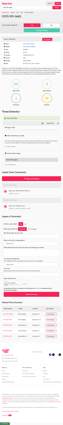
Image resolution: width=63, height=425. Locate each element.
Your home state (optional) (11, 258)
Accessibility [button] (5, 415)
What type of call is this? (11, 229)
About (3, 370)
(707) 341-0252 (7, 325)
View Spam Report (42, 30)
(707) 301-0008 (8, 314)
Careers (4, 379)
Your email (7, 268)
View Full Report (47, 39)
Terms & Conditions (6, 411)
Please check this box (10, 278)
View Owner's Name (28, 44)
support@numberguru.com (11, 358)
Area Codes (25, 370)
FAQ (44, 376)
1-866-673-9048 (9, 355)
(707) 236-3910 (7, 319)
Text (32, 229)
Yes (32, 25)
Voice (22, 229)
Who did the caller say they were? (13, 233)
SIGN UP (50, 3)
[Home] (7, 3)
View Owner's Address (29, 46)
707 (17, 12)
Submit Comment (31, 294)
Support (45, 370)
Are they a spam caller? (10, 224)
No (51, 25)
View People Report (10, 164)
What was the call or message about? (14, 240)
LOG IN (58, 3)
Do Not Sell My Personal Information (52, 382)
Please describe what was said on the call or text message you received (24, 247)
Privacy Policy (5, 376)
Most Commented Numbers (29, 376)
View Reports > (51, 314)
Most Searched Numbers (28, 373)
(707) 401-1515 (7, 336)
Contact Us (45, 373)
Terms (38, 288)
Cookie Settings (5, 423)
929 (22, 12)
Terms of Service (6, 373)
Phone (13, 12)
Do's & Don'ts (46, 379)
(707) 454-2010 (7, 330)
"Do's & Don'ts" (51, 401)
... (58, 185)
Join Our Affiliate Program (8, 382)
